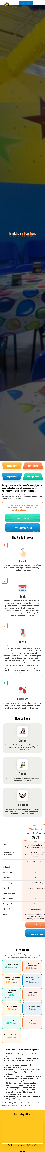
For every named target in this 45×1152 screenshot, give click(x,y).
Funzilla (18, 809)
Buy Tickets (33, 465)
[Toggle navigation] (39, 3)
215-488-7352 (33, 778)
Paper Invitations (22, 518)
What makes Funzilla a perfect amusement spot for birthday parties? (20, 1104)
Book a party (12, 465)
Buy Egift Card (33, 476)
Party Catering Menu (23, 527)
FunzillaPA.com (22, 749)
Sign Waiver (12, 476)
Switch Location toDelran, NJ (26, 3)
